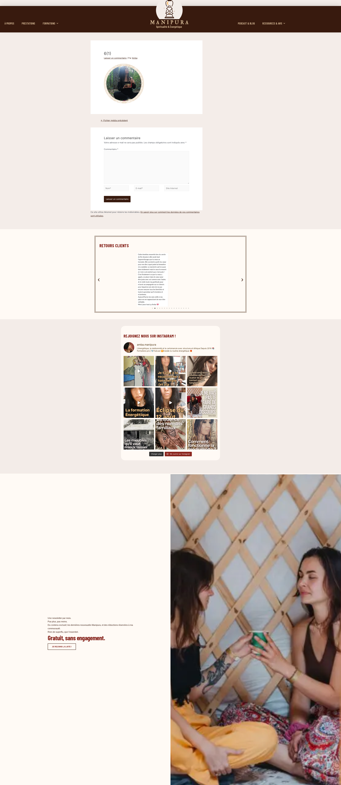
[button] (99, 280)
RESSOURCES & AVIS (272, 23)
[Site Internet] (176, 188)
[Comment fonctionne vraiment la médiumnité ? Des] (202, 434)
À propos (9, 23)
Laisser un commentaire (115, 58)
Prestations (28, 23)
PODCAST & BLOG (246, 23)
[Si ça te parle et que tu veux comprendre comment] (170, 434)
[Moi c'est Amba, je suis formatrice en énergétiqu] (139, 371)
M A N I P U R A (169, 22)
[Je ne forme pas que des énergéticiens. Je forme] (139, 403)
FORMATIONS (49, 23)
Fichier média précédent (114, 120)
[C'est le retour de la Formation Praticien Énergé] (170, 371)
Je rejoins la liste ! (62, 647)
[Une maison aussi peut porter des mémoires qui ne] (139, 434)
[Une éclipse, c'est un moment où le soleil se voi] (170, 403)
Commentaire (111, 149)
